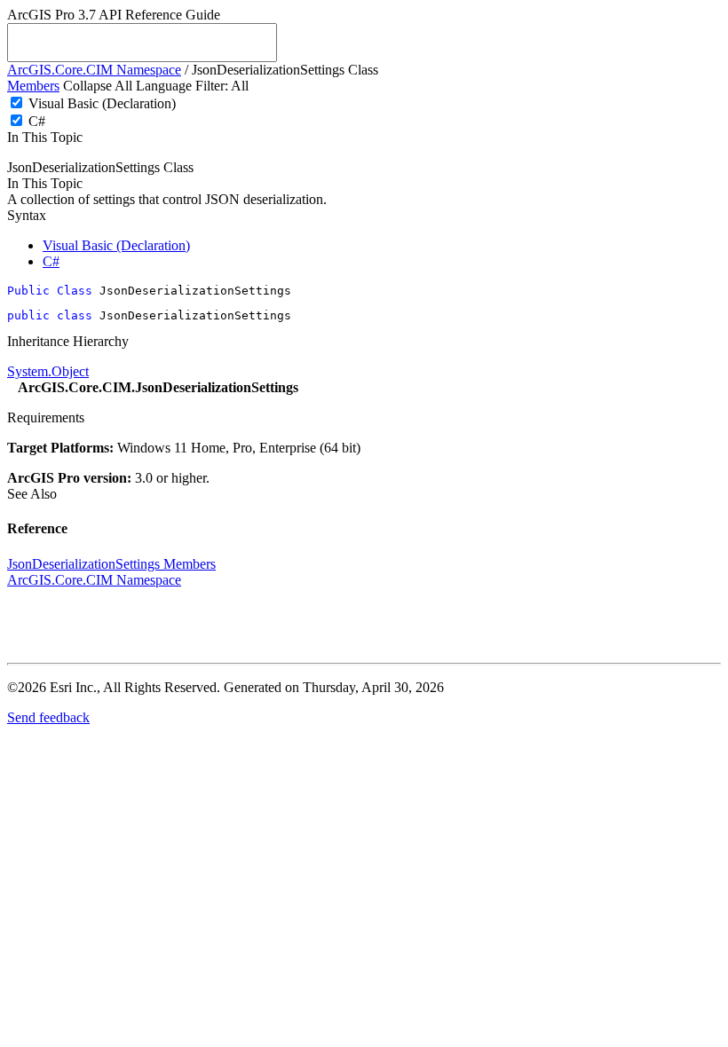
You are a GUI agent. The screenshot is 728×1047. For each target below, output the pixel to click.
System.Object (48, 371)
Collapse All (97, 85)
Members (33, 85)
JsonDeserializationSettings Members (111, 563)
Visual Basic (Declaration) (102, 103)
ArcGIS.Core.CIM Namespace (94, 69)
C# (36, 121)
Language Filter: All (192, 85)
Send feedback (48, 717)
